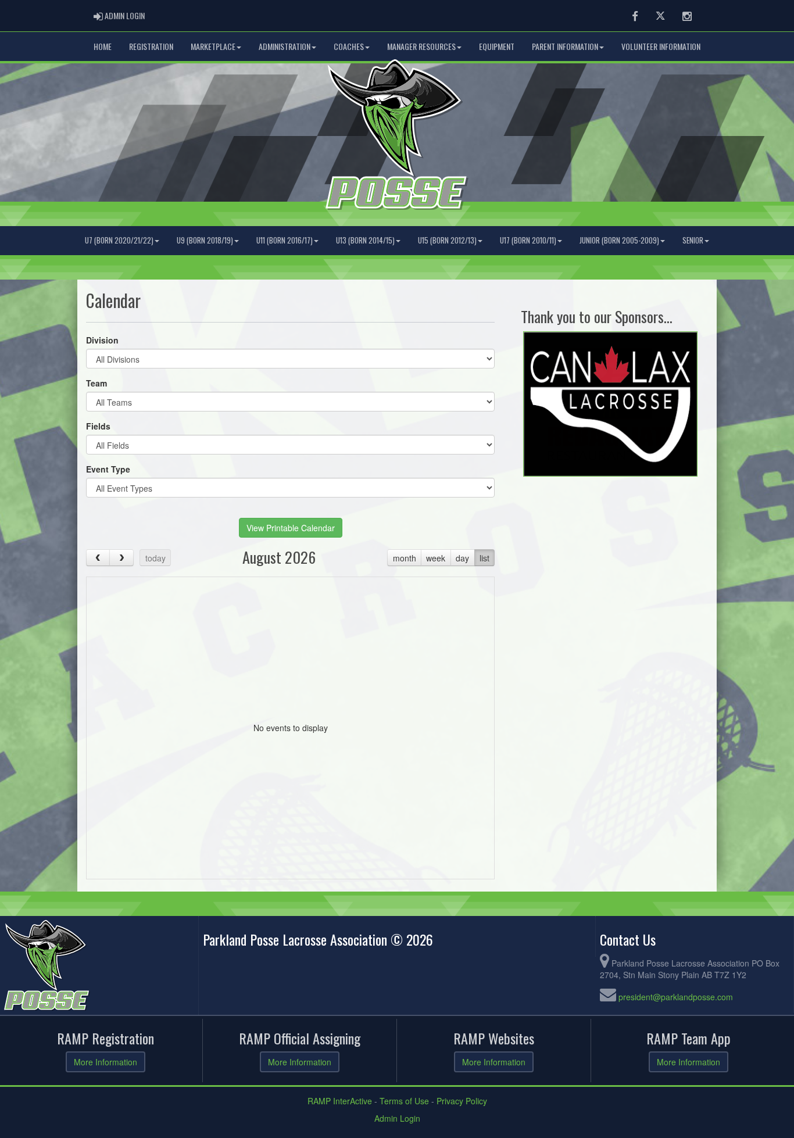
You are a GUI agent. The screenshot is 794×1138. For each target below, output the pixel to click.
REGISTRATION (151, 46)
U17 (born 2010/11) (528, 240)
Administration (284, 46)
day (462, 558)
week (435, 558)
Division (102, 340)
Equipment (496, 46)
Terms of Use (404, 1101)
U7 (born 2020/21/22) (119, 240)
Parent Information (565, 46)
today (155, 558)
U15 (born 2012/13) (447, 240)
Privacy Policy (462, 1101)
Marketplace (213, 46)
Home (103, 46)
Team (96, 383)
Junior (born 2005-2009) (619, 240)
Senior (692, 240)
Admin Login (397, 1118)
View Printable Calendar (290, 528)
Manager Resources (421, 46)
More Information (105, 1062)
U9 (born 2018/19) (205, 240)
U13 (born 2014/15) (365, 240)
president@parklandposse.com (675, 997)
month (404, 558)
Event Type (108, 469)
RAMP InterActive (339, 1101)
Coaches (349, 46)
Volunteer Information (660, 46)
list (484, 558)
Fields (98, 426)
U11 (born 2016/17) (284, 240)
